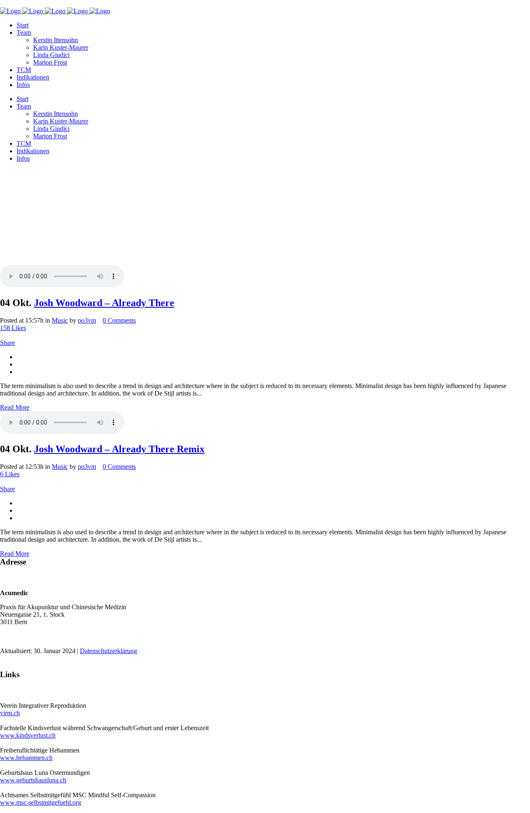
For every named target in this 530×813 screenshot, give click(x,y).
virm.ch (10, 713)
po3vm (87, 320)
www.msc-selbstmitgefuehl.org (40, 802)
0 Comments (119, 320)
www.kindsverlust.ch (27, 735)
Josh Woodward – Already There (104, 302)
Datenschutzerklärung (108, 650)
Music (60, 320)
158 (13, 327)
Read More (14, 407)
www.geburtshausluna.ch (33, 780)
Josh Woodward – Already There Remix (119, 449)
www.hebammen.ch (26, 757)
